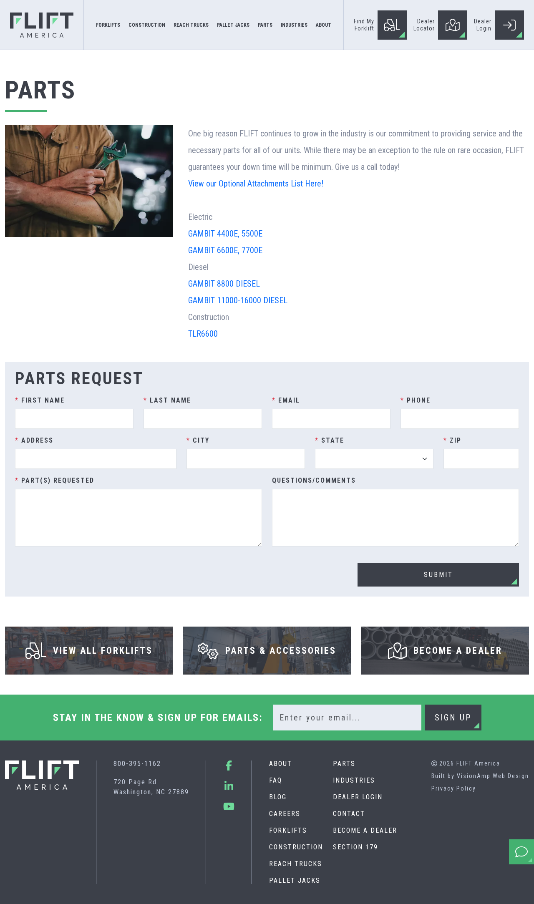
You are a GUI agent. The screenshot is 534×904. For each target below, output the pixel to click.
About (280, 764)
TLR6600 (203, 334)
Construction (296, 847)
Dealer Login (358, 797)
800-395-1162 (137, 764)
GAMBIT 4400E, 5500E (225, 234)
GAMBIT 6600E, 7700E (225, 250)
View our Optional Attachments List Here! (255, 184)
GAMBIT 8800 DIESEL (224, 284)
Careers (284, 814)
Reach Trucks (295, 864)
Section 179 (355, 847)
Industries (354, 780)
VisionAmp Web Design (493, 776)
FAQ (275, 780)
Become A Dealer (365, 830)
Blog (278, 797)
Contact (349, 814)
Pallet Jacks (294, 880)
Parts (344, 764)
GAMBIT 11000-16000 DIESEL (237, 300)
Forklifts (288, 830)
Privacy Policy (453, 788)
